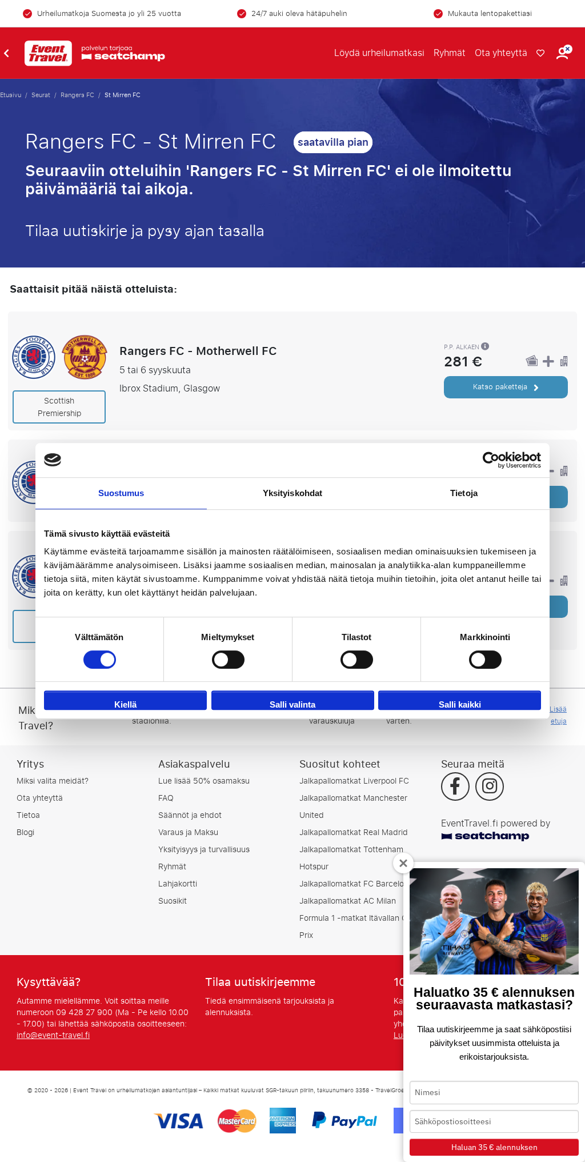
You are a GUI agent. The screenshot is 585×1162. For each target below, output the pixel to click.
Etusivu (10, 95)
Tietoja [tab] (464, 493)
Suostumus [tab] (121, 493)
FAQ (166, 798)
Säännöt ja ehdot (190, 815)
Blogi (25, 832)
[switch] (228, 659)
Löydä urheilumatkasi (379, 53)
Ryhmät (450, 53)
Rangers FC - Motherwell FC (198, 351)
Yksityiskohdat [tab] (292, 493)
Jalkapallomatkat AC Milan (347, 901)
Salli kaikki (460, 704)
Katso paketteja (501, 386)
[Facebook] (455, 787)
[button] (562, 53)
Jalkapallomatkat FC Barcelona (356, 884)
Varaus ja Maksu (188, 832)
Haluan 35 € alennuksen (494, 1147)
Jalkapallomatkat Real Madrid (353, 832)
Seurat (40, 95)
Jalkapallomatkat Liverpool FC (354, 781)
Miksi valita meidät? (53, 781)
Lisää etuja (558, 715)
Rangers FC (77, 95)
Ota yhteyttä (501, 53)
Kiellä (125, 704)
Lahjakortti (177, 884)
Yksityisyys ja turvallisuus (204, 849)
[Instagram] (489, 787)
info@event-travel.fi (53, 1035)
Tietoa (28, 815)
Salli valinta (292, 704)
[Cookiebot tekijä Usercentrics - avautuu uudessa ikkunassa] (491, 460)
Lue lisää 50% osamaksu (204, 781)
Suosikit (172, 901)
